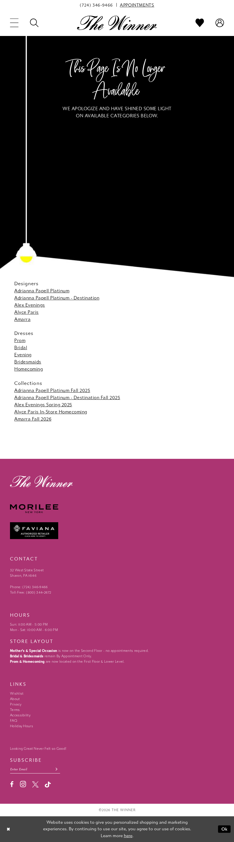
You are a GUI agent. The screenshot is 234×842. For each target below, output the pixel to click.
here (128, 835)
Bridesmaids (27, 362)
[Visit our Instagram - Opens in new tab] (23, 784)
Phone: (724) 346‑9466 (29, 587)
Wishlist (16, 694)
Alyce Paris (26, 312)
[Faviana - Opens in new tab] (117, 530)
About (15, 699)
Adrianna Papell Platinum (41, 291)
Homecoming (28, 369)
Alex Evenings (29, 305)
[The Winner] (117, 22)
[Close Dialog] (8, 829)
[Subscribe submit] (56, 769)
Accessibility (20, 715)
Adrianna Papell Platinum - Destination (56, 298)
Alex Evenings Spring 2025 (43, 404)
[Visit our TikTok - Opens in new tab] (48, 784)
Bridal (20, 347)
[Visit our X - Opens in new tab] (35, 784)
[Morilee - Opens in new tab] (117, 508)
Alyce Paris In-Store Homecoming (50, 412)
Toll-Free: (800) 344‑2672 (30, 592)
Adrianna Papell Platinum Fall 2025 (52, 390)
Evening (23, 354)
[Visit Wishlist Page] (200, 23)
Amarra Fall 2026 (32, 419)
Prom (19, 340)
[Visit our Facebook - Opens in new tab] (12, 784)
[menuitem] (96, 5)
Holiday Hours (21, 726)
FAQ (13, 721)
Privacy (15, 704)
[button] (14, 23)
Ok (224, 828)
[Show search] (34, 23)
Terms (15, 710)
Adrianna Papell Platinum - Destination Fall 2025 (67, 397)
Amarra (22, 319)
